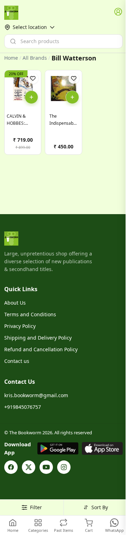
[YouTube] (46, 467)
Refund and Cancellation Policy (41, 349)
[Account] (118, 12)
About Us (15, 302)
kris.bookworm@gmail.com (36, 395)
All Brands (35, 57)
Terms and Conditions (30, 314)
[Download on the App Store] (102, 448)
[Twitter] (28, 467)
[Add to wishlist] (33, 78)
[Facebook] (11, 467)
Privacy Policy (20, 326)
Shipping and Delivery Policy (38, 337)
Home (11, 57)
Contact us (16, 361)
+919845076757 (22, 407)
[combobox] (63, 41)
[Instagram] (64, 467)
